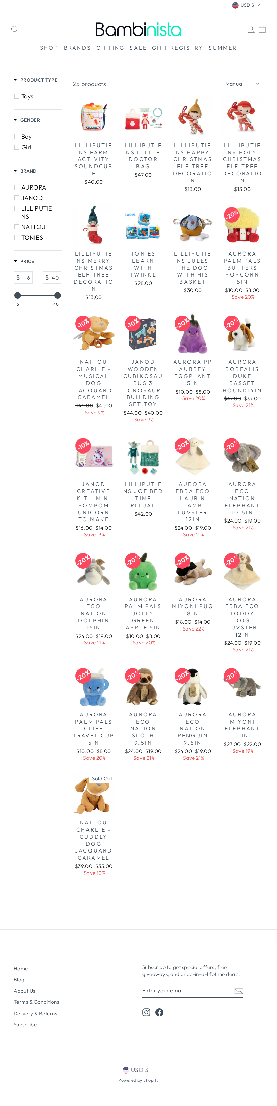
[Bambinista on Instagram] (146, 1012)
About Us (24, 991)
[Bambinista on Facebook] (159, 1012)
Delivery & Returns (35, 1013)
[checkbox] (38, 96)
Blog (19, 979)
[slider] (17, 295)
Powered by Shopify (138, 1080)
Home (21, 968)
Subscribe (25, 1024)
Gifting (110, 47)
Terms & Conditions (36, 1002)
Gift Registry (178, 47)
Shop (49, 47)
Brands (77, 47)
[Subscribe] (238, 990)
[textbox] (26, 277)
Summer (223, 47)
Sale (138, 47)
